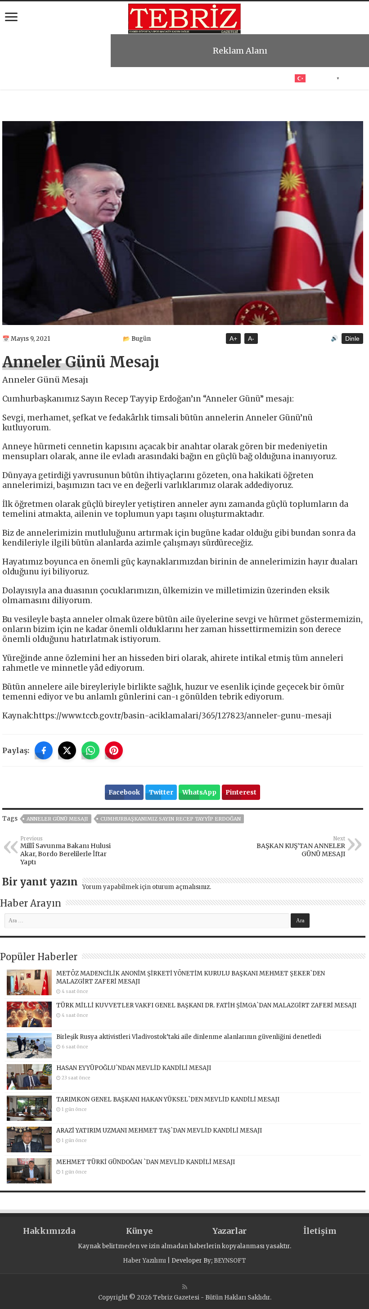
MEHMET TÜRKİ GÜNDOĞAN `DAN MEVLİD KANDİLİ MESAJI (145, 1162)
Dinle (352, 338)
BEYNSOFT (230, 1260)
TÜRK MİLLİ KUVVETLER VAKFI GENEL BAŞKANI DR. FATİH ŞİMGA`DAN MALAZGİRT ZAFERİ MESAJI (206, 1005)
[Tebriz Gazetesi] (184, 17)
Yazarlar (229, 1231)
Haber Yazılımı (144, 1260)
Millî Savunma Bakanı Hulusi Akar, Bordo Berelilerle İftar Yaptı (65, 850)
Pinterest (240, 792)
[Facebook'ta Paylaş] (44, 750)
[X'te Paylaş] (67, 750)
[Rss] (184, 1287)
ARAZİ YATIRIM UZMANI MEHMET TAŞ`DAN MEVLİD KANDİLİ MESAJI (159, 1130)
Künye (139, 1231)
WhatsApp (199, 792)
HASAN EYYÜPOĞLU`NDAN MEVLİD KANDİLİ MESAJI (133, 1068)
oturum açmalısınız (181, 887)
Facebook (124, 792)
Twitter (161, 792)
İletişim (320, 1231)
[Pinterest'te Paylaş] (114, 750)
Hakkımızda (49, 1231)
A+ (233, 338)
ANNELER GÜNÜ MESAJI (57, 819)
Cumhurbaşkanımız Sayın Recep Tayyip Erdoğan (170, 819)
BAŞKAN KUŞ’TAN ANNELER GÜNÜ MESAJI (300, 846)
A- (251, 338)
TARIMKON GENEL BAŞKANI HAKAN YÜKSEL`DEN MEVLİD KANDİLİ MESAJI (167, 1099)
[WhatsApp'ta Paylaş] (90, 750)
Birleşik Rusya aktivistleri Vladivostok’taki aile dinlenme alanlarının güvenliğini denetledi (188, 1037)
